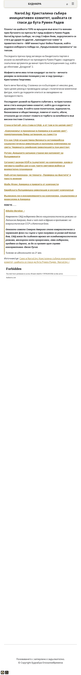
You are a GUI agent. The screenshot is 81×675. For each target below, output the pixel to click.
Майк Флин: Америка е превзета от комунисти (31, 184)
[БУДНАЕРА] (34, 3)
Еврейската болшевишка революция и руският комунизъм (39, 189)
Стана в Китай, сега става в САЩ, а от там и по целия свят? (38, 125)
